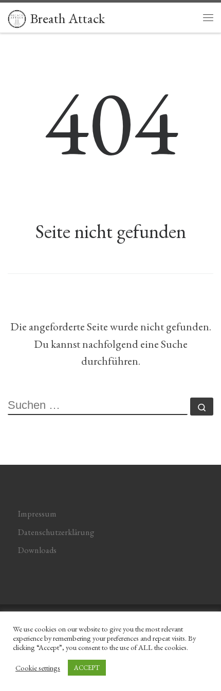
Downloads (37, 550)
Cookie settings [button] (37, 668)
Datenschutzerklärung (56, 532)
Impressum (37, 513)
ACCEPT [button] (87, 667)
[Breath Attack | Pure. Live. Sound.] (17, 17)
